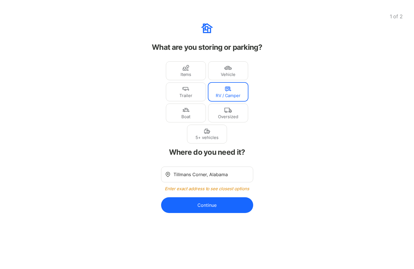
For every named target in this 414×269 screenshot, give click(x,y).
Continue (207, 205)
